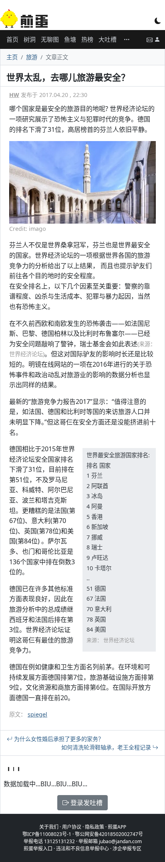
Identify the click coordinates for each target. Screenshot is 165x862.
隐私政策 (94, 827)
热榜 (87, 39)
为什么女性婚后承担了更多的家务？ (58, 739)
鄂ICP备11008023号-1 (46, 834)
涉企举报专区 (127, 848)
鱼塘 (70, 39)
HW (14, 95)
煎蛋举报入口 (38, 848)
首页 (12, 39)
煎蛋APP (117, 827)
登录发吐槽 (86, 802)
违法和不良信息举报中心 (82, 848)
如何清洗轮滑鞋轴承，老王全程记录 (107, 747)
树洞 (30, 39)
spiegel (37, 714)
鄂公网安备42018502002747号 (109, 834)
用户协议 (71, 827)
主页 (12, 57)
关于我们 (48, 827)
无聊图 (50, 39)
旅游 (31, 57)
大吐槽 (108, 39)
